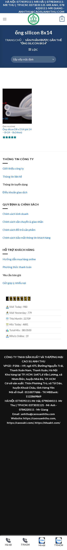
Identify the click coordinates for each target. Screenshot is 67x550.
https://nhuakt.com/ (47, 422)
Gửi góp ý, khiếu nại (14, 282)
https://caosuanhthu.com (39, 418)
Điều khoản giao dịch (15, 192)
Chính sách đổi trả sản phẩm (19, 229)
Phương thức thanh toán (17, 267)
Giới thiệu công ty (13, 168)
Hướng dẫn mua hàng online (19, 259)
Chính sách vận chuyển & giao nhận (23, 221)
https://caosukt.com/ (20, 422)
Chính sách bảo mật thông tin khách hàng (27, 237)
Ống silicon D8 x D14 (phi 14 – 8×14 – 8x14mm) (17, 131)
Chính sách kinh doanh (15, 213)
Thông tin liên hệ (12, 176)
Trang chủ (13, 40)
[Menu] (5, 19)
